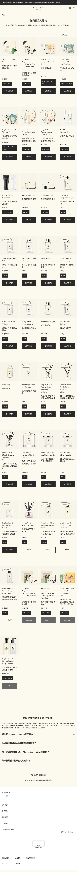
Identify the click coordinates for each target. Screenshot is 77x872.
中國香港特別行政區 (8, 830)
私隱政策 (17, 858)
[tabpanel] (38, 777)
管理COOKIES (30, 858)
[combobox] (66, 35)
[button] (3, 8)
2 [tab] (73, 785)
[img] (74, 8)
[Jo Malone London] (38, 8)
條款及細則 (5, 858)
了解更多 (57, 2)
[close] (74, 734)
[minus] (54, 718)
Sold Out (29, 620)
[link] (9, 46)
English (72, 832)
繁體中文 (63, 832)
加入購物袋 (9, 91)
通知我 (29, 550)
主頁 (3, 15)
